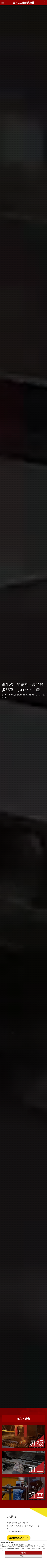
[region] (23, 1549)
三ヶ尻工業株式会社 (23, 3)
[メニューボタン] (2, 2)
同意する (23, 1553)
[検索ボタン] (44, 2)
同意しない (23, 1556)
